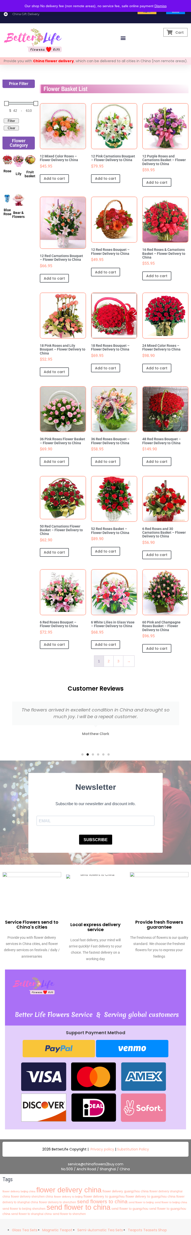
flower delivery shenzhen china (32, 1196)
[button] (123, 38)
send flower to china (78, 1207)
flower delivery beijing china (18, 1191)
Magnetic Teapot (57, 1230)
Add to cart (54, 178)
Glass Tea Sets (24, 1230)
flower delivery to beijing (68, 1196)
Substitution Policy (133, 1149)
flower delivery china (68, 1190)
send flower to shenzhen (69, 1214)
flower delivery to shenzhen (57, 1202)
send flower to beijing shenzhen (24, 1208)
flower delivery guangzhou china (125, 1191)
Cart (179, 32)
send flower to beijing (141, 1202)
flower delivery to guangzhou (104, 1196)
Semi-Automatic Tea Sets (100, 1230)
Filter (11, 121)
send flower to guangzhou (129, 1208)
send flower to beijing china (171, 1202)
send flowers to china (102, 1201)
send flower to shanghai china (31, 1214)
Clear (11, 128)
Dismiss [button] (160, 6)
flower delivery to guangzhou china (150, 1196)
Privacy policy (102, 1149)
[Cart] (169, 32)
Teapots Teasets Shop (147, 1230)
